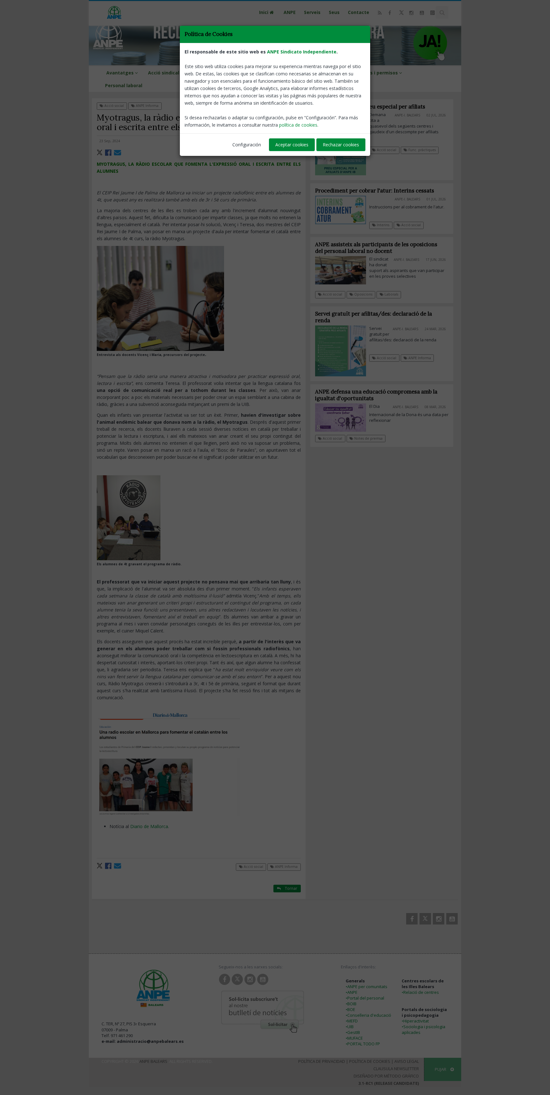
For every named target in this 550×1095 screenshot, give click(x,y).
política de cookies (298, 125)
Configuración (246, 145)
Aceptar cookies (291, 145)
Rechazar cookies (341, 145)
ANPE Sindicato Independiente (301, 52)
